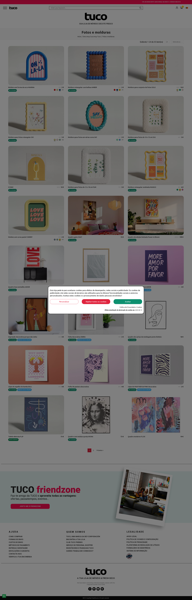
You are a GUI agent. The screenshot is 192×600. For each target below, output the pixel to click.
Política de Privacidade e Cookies (131, 307)
